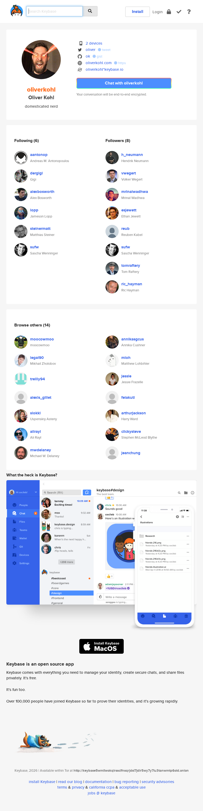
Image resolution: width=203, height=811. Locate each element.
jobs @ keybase (101, 793)
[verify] (179, 11)
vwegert (128, 173)
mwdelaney (40, 450)
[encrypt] (169, 11)
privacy (78, 787)
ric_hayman (131, 284)
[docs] (189, 11)
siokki (35, 413)
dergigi (36, 173)
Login (158, 12)
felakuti (128, 397)
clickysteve (131, 431)
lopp (34, 210)
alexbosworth (42, 192)
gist (99, 56)
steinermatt (40, 228)
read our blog (70, 781)
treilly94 (37, 379)
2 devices (94, 43)
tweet (105, 49)
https (121, 62)
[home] (16, 9)
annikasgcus (132, 339)
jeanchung (130, 453)
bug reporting (126, 781)
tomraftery (130, 265)
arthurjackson (133, 413)
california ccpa (101, 787)
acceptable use (132, 787)
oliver (90, 49)
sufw (34, 247)
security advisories (158, 781)
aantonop (39, 155)
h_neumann (132, 155)
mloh (126, 358)
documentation (98, 781)
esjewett (128, 210)
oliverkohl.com (99, 62)
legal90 (37, 358)
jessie (126, 376)
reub (125, 228)
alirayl (35, 431)
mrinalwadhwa (134, 192)
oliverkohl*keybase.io (104, 69)
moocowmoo (42, 339)
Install (137, 11)
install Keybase (42, 781)
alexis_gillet (40, 397)
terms (62, 787)
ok (88, 56)
